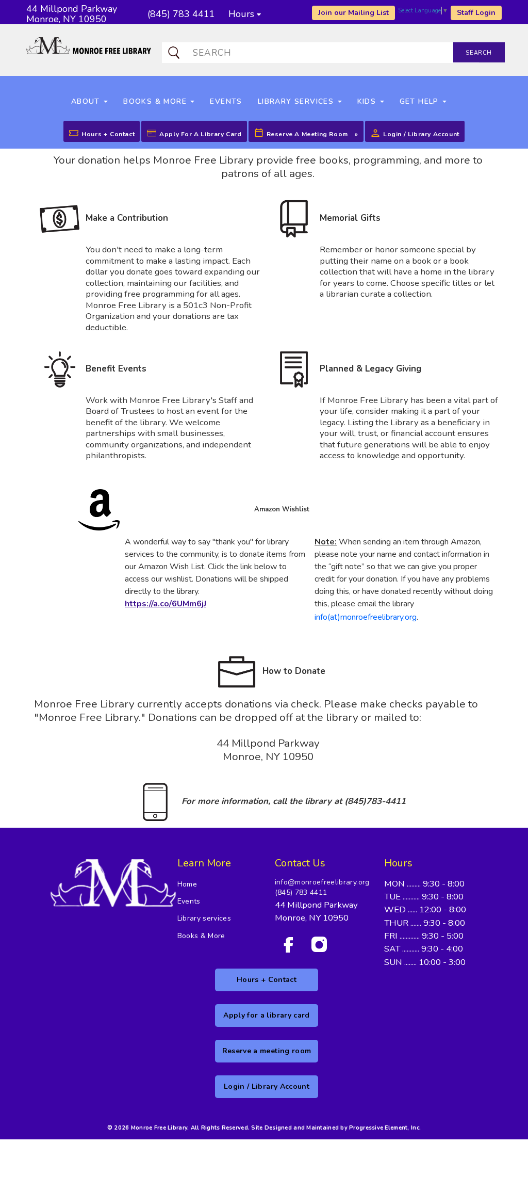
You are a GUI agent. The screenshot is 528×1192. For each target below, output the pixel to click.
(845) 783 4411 (301, 892)
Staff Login (476, 13)
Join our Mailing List (353, 13)
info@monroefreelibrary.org (322, 882)
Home (187, 884)
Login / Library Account (421, 134)
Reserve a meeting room (307, 134)
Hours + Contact (108, 134)
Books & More (201, 936)
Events (189, 901)
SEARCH (478, 53)
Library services (204, 918)
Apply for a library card (200, 134)
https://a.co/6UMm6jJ (165, 603)
